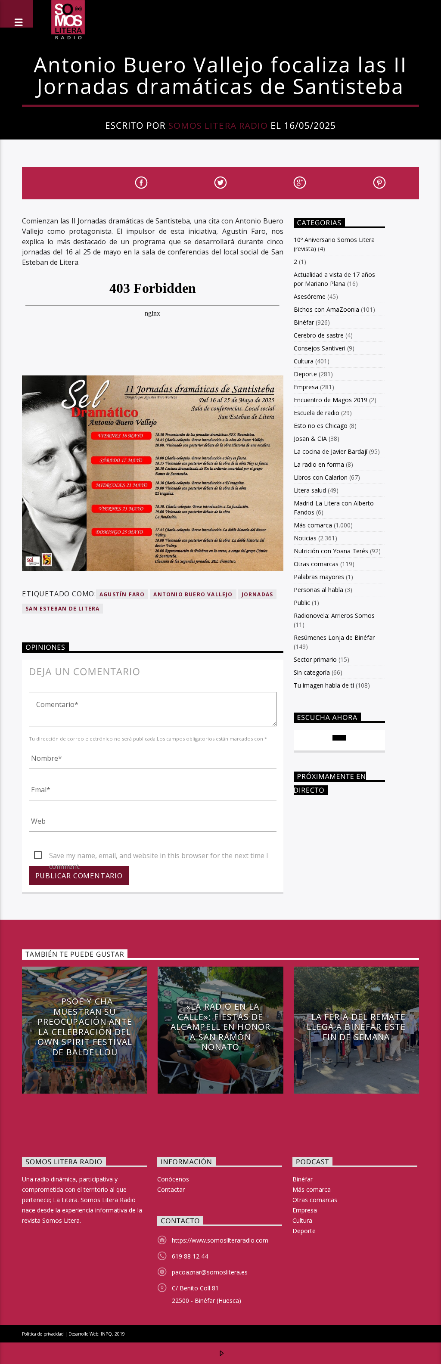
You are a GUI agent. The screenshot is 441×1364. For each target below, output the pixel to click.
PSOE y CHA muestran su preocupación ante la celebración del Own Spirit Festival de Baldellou (84, 1026)
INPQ (106, 1334)
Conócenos (173, 1179)
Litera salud (310, 490)
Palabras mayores (319, 577)
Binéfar (304, 322)
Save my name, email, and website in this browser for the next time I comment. (158, 856)
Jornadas (257, 594)
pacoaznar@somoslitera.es (210, 1272)
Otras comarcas (316, 564)
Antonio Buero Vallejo (193, 594)
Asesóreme (310, 296)
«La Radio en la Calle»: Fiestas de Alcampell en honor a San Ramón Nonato (220, 1027)
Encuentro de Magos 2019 (330, 400)
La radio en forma (319, 464)
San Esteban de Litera (62, 608)
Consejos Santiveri (319, 348)
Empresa (306, 387)
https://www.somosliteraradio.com (220, 1240)
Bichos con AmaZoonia (326, 309)
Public (302, 602)
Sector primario (315, 659)
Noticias (305, 538)
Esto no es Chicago (321, 426)
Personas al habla (318, 590)
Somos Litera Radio (218, 125)
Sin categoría (312, 672)
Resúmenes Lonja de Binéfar (334, 637)
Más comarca (313, 525)
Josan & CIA (310, 438)
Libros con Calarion (321, 477)
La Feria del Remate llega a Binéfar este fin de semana (356, 1027)
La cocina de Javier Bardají (330, 451)
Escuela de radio (316, 413)
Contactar (171, 1189)
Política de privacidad (43, 1334)
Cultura (304, 361)
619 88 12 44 (190, 1256)
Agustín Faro (122, 594)
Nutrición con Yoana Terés (331, 551)
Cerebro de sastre (319, 335)
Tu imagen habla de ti (324, 685)
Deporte (305, 374)
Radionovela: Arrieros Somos (334, 615)
